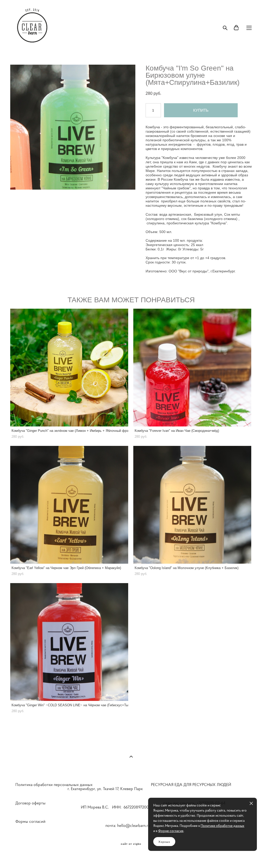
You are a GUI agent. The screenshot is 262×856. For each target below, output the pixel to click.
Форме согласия (170, 830)
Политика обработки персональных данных (54, 784)
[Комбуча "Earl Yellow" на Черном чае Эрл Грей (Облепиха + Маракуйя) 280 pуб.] (69, 505)
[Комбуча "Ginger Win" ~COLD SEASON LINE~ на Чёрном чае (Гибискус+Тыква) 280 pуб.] (69, 642)
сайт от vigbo (131, 844)
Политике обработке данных (222, 825)
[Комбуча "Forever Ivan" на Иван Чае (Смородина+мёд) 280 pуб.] (192, 367)
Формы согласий (30, 821)
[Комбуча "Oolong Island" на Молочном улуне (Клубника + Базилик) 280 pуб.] (192, 505)
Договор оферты (30, 802)
